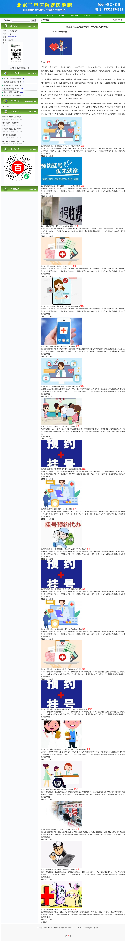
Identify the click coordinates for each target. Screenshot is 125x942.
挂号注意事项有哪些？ (10, 135)
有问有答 (86, 16)
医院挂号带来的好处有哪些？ (12, 129)
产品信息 (50, 16)
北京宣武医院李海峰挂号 (12, 78)
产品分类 (62, 16)
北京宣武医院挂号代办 (12, 89)
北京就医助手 (45, 153)
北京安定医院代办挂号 (12, 92)
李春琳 (96, 928)
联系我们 (99, 16)
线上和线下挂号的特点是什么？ (13, 141)
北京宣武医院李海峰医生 (12, 85)
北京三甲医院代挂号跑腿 (12, 95)
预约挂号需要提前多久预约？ (12, 117)
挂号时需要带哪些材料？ (11, 123)
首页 (37, 16)
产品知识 (74, 16)
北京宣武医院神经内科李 (12, 82)
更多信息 (44, 922)
